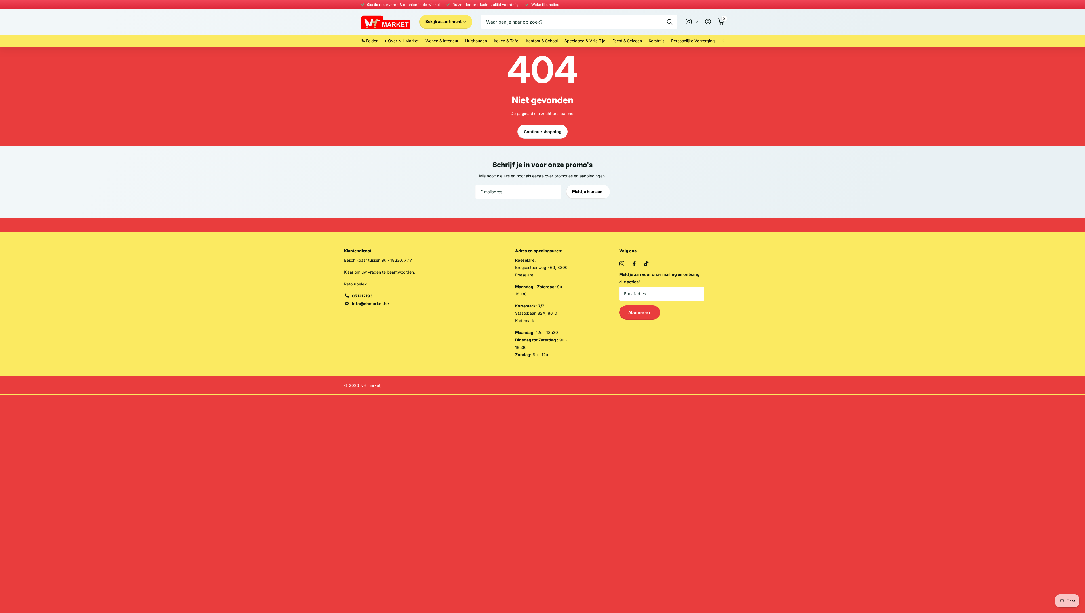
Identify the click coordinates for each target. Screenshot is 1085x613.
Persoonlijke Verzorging (693, 40)
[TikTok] (646, 263)
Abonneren (639, 312)
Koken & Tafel (506, 40)
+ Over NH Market (401, 40)
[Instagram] (621, 263)
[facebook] (634, 263)
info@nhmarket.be (370, 303)
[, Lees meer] (692, 21)
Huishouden (476, 40)
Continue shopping (542, 131)
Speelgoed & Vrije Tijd (585, 40)
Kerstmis (656, 40)
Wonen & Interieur (441, 40)
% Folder (369, 40)
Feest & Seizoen (627, 40)
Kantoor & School (542, 40)
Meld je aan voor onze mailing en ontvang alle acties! (659, 278)
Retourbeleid (356, 284)
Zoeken (669, 22)
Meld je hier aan (587, 191)
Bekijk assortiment (443, 21)
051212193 (362, 295)
